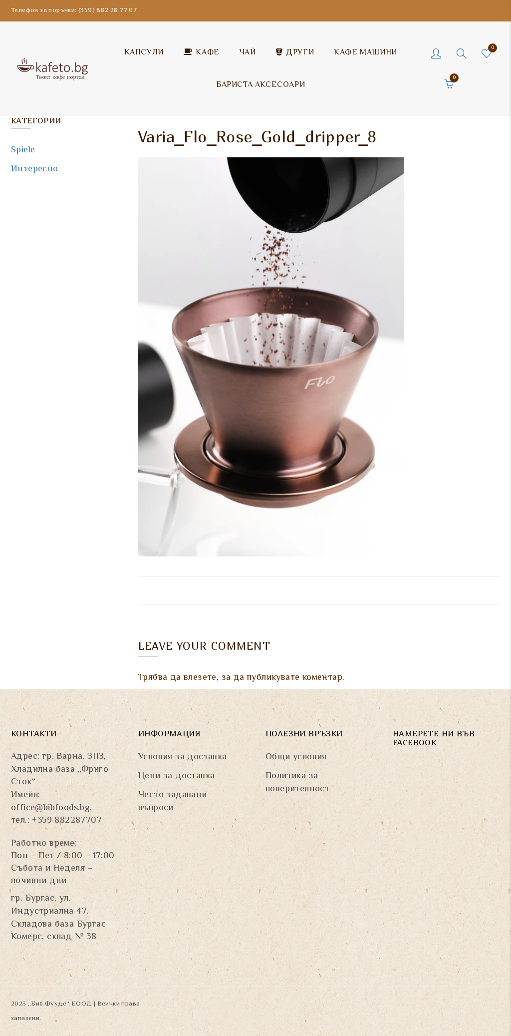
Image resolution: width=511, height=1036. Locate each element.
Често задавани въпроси (172, 802)
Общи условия (296, 757)
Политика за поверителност (297, 783)
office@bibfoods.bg (50, 808)
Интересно (34, 169)
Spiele (23, 150)
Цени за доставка (176, 776)
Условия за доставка (182, 757)
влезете (200, 678)
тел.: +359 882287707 (56, 821)
